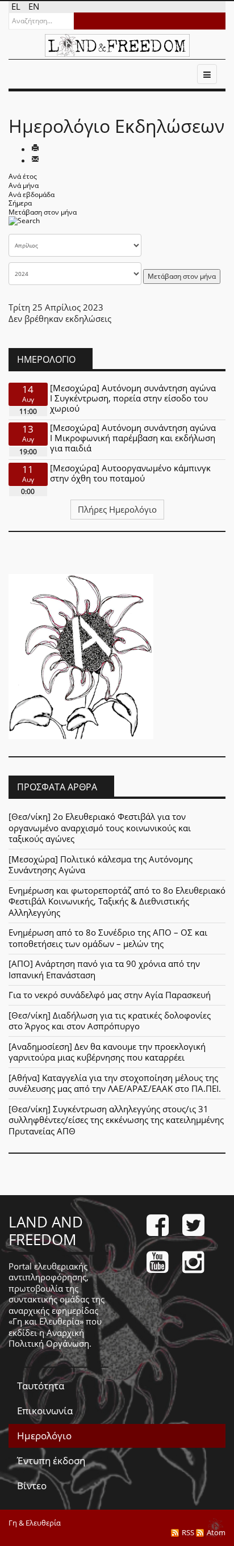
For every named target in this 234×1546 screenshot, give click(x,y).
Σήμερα (20, 203)
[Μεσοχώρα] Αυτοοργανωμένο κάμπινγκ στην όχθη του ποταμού (130, 473)
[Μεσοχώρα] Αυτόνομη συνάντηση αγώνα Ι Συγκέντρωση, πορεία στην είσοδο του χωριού (133, 398)
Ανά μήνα (24, 185)
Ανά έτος (23, 176)
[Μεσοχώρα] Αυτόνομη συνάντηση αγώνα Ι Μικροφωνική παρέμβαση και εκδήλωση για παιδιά (133, 438)
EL (17, 6)
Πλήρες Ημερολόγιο (117, 509)
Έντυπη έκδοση (51, 1460)
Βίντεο (32, 1485)
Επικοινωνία (45, 1410)
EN (33, 6)
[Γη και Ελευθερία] (117, 45)
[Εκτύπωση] (35, 148)
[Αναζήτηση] (24, 224)
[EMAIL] (35, 160)
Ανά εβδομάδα (32, 194)
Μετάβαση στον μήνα (43, 212)
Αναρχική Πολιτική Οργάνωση (49, 1338)
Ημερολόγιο (44, 1435)
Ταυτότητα (40, 1385)
